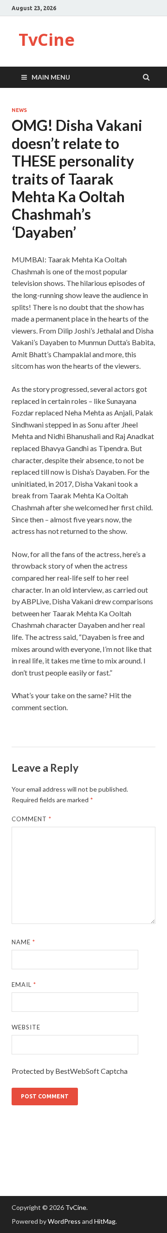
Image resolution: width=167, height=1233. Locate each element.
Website (26, 1027)
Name (23, 942)
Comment (31, 819)
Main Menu (51, 77)
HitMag (105, 1221)
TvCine (47, 39)
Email (24, 984)
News (19, 110)
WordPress (64, 1221)
